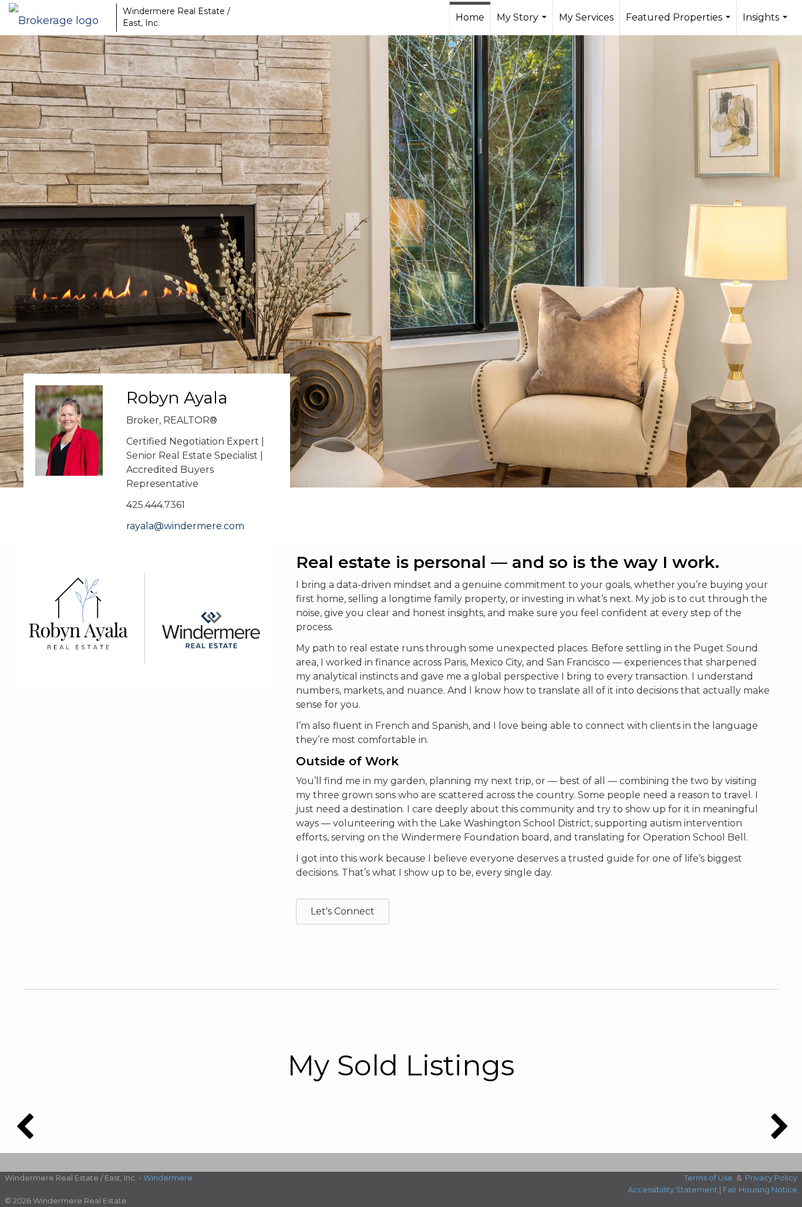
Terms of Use (708, 1177)
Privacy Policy (771, 1177)
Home (470, 17)
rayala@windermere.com (185, 526)
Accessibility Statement (672, 1189)
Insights (766, 23)
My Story (523, 23)
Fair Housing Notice (760, 1189)
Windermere (168, 1177)
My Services (586, 17)
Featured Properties (679, 23)
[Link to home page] (59, 17)
